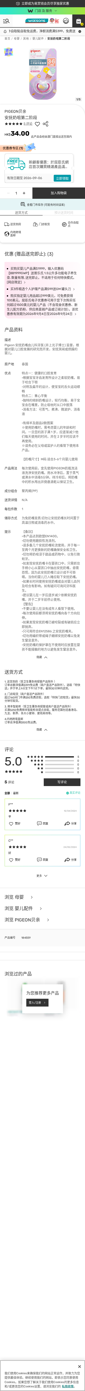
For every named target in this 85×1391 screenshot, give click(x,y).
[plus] (24, 193)
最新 (16, 793)
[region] (42, 1375)
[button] (78, 20)
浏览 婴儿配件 (19, 908)
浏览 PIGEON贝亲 (23, 920)
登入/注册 (35, 1002)
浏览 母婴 (15, 897)
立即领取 (62, 178)
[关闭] (80, 1367)
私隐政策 (68, 1386)
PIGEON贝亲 (15, 111)
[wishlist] (37, 123)
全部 (7, 793)
